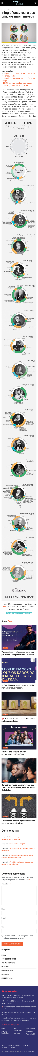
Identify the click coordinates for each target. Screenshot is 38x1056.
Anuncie (4, 1047)
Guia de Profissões (9, 959)
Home (3, 9)
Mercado (5, 967)
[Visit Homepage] (18, 3)
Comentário (6, 884)
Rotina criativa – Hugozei (17, 844)
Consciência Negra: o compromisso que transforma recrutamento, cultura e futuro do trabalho (18, 787)
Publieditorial (7, 978)
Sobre (3, 1045)
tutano (8, 1051)
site (4, 607)
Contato (12, 1047)
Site (3, 927)
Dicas (8, 9)
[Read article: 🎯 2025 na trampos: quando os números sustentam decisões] (19, 704)
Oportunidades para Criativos (19, 613)
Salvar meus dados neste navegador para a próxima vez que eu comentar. (18, 937)
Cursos (26, 1045)
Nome (3, 909)
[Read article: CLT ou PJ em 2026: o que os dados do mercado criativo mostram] (19, 670)
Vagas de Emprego (14, 1045)
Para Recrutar (7, 970)
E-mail (3, 918)
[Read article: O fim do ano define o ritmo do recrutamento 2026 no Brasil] (19, 737)
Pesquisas (5, 974)
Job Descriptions (8, 963)
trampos (31, 1051)
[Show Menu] (2, 3)
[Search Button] (35, 3)
